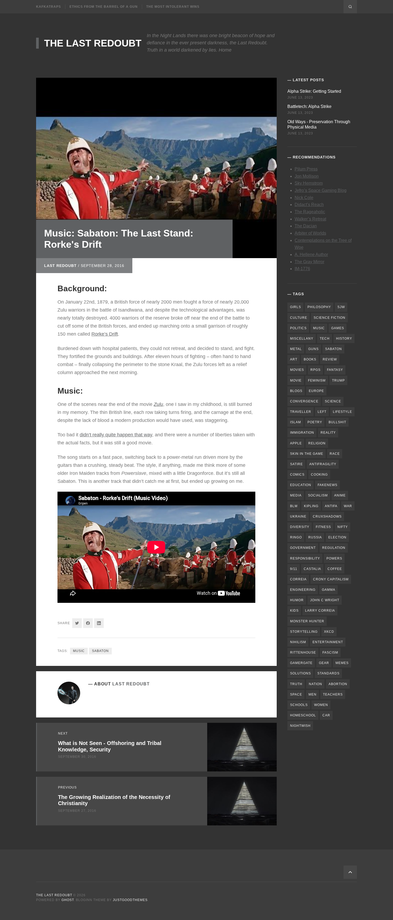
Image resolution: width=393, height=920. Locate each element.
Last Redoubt (60, 265)
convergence (304, 401)
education (300, 485)
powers (334, 558)
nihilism (298, 642)
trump (338, 380)
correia (298, 579)
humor (297, 600)
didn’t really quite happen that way (116, 434)
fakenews (327, 485)
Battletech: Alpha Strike (309, 106)
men (313, 694)
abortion (338, 684)
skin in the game (306, 454)
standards (328, 673)
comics (297, 474)
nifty (342, 527)
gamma (328, 590)
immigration (302, 432)
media (296, 495)
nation (315, 684)
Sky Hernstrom (309, 183)
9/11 (293, 569)
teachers (333, 694)
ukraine (298, 516)
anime (340, 495)
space (296, 694)
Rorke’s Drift (104, 334)
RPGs (315, 370)
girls (295, 307)
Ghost (67, 900)
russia (315, 537)
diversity (299, 527)
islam (295, 422)
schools (299, 705)
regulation (333, 548)
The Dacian (306, 226)
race (335, 454)
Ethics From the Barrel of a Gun (104, 7)
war (348, 506)
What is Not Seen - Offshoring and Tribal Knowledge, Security (109, 746)
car (326, 715)
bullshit (337, 422)
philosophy (319, 307)
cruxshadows (327, 516)
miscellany (301, 338)
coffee (335, 569)
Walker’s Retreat (310, 219)
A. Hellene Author (311, 254)
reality (328, 432)
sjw (341, 307)
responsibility (305, 558)
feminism (317, 380)
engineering (302, 590)
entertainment (328, 642)
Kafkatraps (48, 7)
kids (294, 610)
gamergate (301, 663)
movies (297, 370)
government (303, 548)
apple (296, 443)
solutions (300, 673)
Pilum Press (306, 169)
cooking (319, 474)
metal (296, 349)
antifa (331, 506)
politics (298, 328)
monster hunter (307, 621)
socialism (318, 495)
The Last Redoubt (92, 43)
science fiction (329, 318)
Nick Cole (304, 197)
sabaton (100, 651)
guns (313, 349)
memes (342, 663)
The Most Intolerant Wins (172, 7)
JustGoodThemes (130, 900)
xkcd (329, 632)
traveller (300, 412)
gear (324, 663)
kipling (311, 506)
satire (296, 464)
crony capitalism (331, 579)
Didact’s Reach (309, 204)
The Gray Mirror (309, 261)
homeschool (303, 715)
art (293, 359)
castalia (312, 569)
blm (294, 506)
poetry (314, 422)
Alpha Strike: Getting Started (314, 91)
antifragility (322, 464)
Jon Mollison (307, 176)
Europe (316, 391)
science (333, 401)
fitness (323, 527)
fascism (330, 652)
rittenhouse (303, 652)
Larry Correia (320, 610)
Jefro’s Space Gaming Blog (320, 190)
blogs (296, 391)
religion (317, 443)
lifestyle (342, 412)
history (344, 338)
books (310, 359)
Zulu (158, 404)
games (337, 328)
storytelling (304, 632)
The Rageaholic (310, 211)
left (322, 412)
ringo (296, 537)
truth (296, 684)
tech (325, 338)
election (337, 537)
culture (298, 318)
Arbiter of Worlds (310, 233)
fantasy (335, 370)
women (321, 705)
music (79, 651)
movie (296, 380)
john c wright (324, 600)
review (330, 359)
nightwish (300, 726)
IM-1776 (302, 268)
